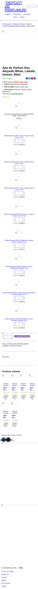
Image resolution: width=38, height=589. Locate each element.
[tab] (5, 357)
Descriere (5, 357)
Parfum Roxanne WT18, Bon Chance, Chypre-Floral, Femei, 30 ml (19, 215)
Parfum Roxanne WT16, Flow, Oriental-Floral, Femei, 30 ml (19, 162)
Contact (3, 586)
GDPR (3, 580)
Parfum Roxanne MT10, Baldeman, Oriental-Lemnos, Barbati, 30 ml (19, 241)
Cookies (4, 577)
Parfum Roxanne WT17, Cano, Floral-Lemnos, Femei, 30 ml (19, 188)
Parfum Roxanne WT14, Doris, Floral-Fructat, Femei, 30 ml (19, 136)
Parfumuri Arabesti (19, 24)
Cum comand (5, 583)
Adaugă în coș (23, 336)
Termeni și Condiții (7, 571)
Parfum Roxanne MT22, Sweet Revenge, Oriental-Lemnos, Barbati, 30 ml (19, 293)
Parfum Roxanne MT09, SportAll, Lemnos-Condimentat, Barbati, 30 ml (19, 267)
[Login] (32, 6)
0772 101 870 (19, 435)
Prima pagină (6, 24)
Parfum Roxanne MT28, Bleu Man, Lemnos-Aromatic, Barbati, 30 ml (19, 319)
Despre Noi (5, 574)
